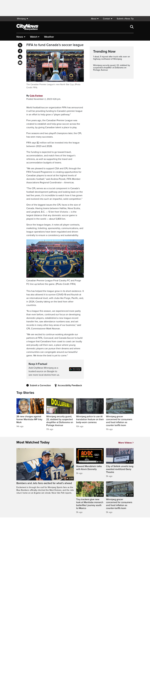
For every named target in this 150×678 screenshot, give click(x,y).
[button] (95, 18)
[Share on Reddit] (20, 57)
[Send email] (20, 63)
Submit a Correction (40, 385)
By (34, 95)
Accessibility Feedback (70, 385)
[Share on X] (20, 45)
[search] (132, 27)
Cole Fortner (36, 95)
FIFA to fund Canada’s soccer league (54, 45)
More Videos (125, 442)
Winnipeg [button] (21, 18)
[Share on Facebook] (20, 51)
